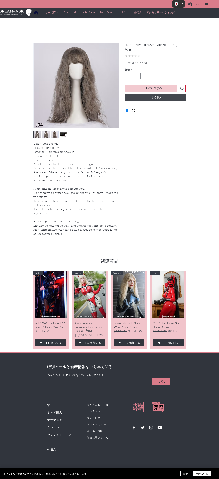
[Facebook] (134, 427)
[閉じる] (215, 473)
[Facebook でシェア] (127, 111)
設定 (185, 473)
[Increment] (138, 76)
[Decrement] (127, 76)
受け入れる (202, 473)
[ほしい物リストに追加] (182, 88)
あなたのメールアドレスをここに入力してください (76, 375)
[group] (109, 309)
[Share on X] (134, 111)
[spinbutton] (133, 76)
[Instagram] (151, 427)
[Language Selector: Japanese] (178, 4)
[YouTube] (159, 427)
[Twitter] (142, 427)
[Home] (36, 12)
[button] (206, 3)
